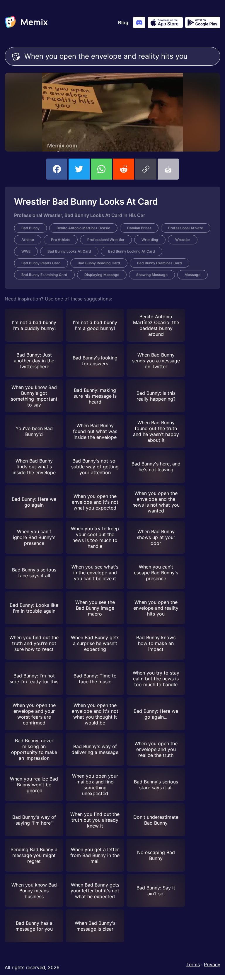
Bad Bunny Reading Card (99, 263)
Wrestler (182, 239)
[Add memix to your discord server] (139, 22)
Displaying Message (101, 274)
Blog (123, 22)
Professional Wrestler (106, 239)
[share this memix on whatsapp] (101, 169)
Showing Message (152, 274)
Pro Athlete (60, 239)
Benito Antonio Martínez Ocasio (83, 228)
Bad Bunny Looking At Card (131, 251)
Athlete (27, 239)
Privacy (212, 964)
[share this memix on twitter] (79, 169)
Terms (193, 964)
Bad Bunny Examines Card (159, 263)
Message (192, 274)
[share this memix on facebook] (56, 169)
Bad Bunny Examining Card (44, 274)
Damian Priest (139, 228)
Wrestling (150, 239)
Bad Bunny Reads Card (41, 263)
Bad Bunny (30, 228)
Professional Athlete (185, 228)
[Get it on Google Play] (202, 22)
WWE (25, 251)
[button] (145, 169)
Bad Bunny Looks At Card (69, 251)
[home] (26, 22)
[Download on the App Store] (165, 22)
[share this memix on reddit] (123, 169)
